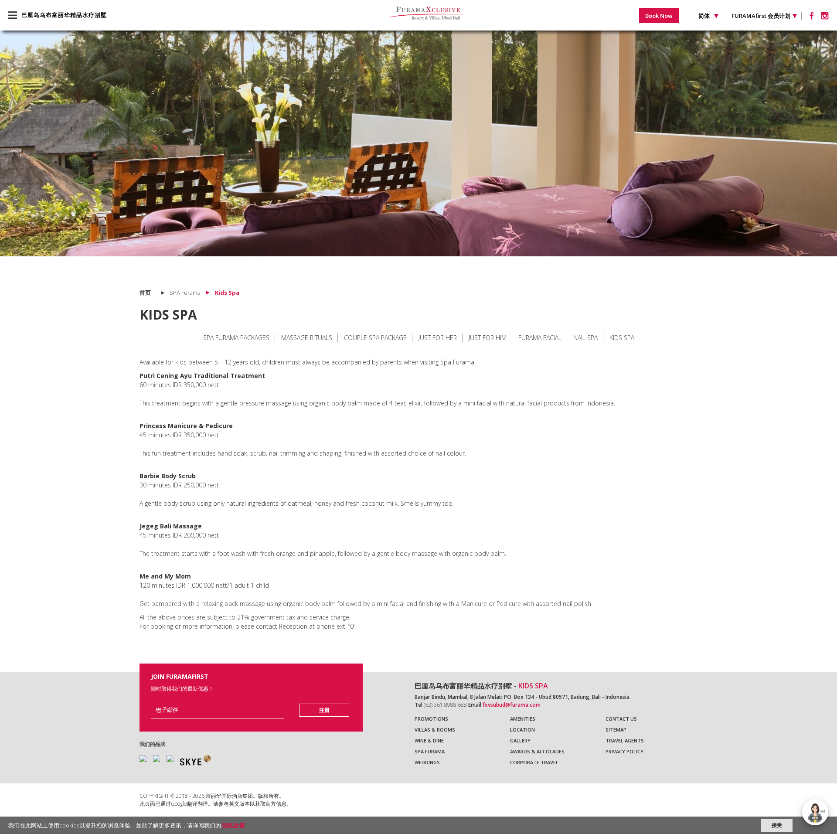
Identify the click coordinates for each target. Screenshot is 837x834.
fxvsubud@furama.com (512, 704)
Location (522, 729)
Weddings (427, 762)
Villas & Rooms (435, 729)
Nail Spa (585, 338)
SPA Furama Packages (236, 338)
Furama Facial (539, 338)
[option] (418, 143)
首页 (145, 292)
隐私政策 (233, 825)
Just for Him (488, 338)
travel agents (625, 740)
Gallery (520, 740)
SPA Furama (430, 751)
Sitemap (616, 729)
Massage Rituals (306, 338)
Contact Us (621, 718)
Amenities (522, 718)
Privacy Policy (624, 751)
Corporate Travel (534, 762)
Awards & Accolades (537, 751)
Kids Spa (621, 338)
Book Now (659, 16)
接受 (777, 825)
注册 (324, 710)
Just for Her (437, 338)
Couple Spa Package (375, 338)
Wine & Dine (429, 740)
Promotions (431, 718)
